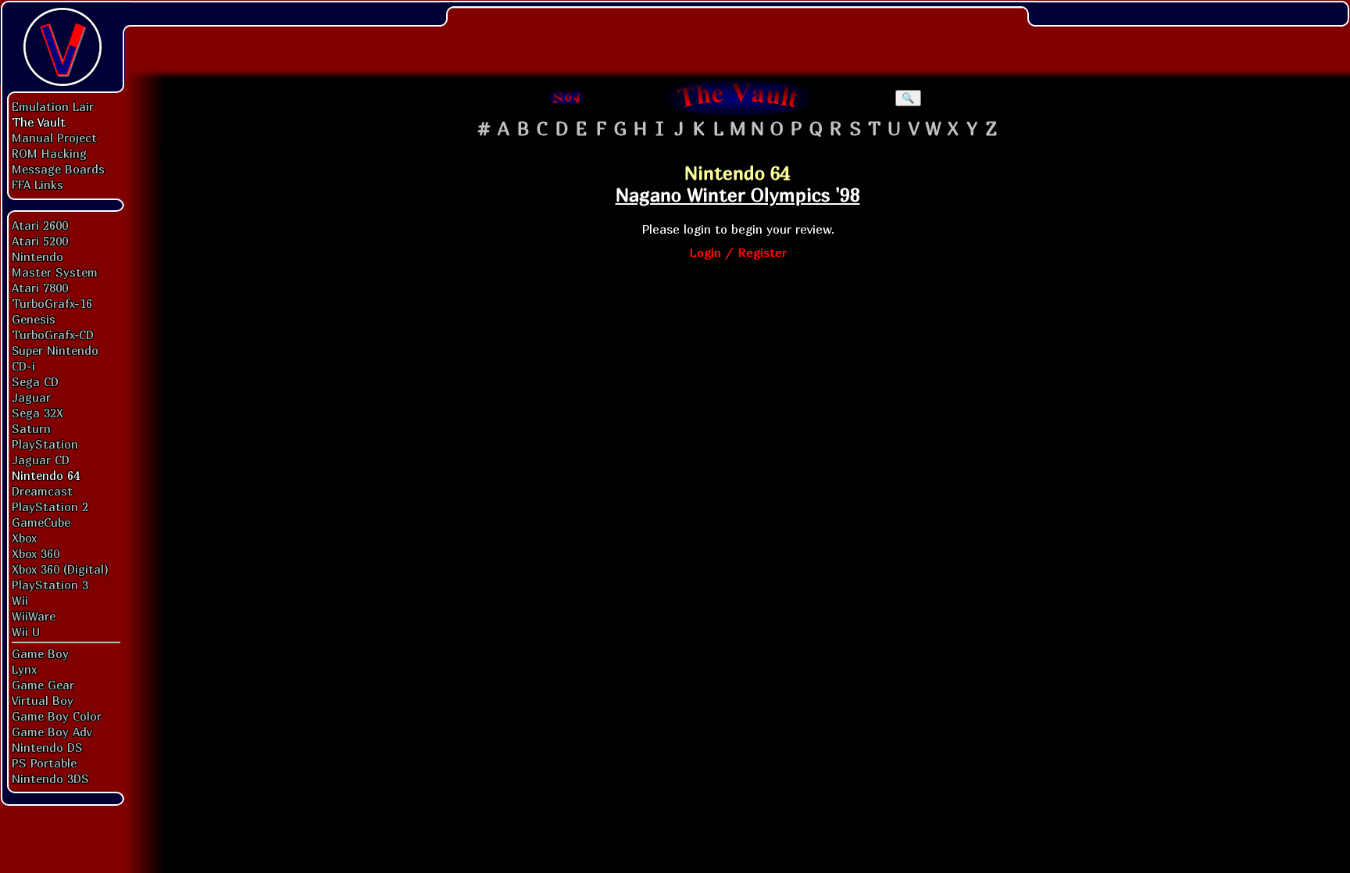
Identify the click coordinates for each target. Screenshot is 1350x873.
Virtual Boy (42, 700)
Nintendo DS (47, 747)
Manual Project (54, 138)
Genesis (33, 319)
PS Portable (44, 763)
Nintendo (37, 256)
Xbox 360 (35, 553)
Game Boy (40, 653)
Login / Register (738, 252)
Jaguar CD (41, 460)
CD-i (23, 366)
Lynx (24, 669)
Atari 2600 (40, 225)
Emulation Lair (53, 106)
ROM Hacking (49, 153)
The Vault (39, 122)
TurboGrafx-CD (53, 334)
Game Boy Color (57, 716)
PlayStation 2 (50, 506)
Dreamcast (42, 491)
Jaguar (31, 397)
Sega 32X (37, 413)
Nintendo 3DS (50, 778)
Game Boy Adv (51, 732)
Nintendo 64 (46, 475)
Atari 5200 (40, 241)
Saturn (31, 428)
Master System (55, 272)
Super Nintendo (55, 350)
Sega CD (35, 381)
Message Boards (58, 169)
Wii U (26, 631)
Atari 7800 (40, 288)
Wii (20, 600)
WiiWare (33, 616)
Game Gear (43, 685)
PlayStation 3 (50, 585)
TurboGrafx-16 (52, 303)
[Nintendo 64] (567, 98)
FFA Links (37, 184)
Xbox (24, 538)
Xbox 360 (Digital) (60, 569)
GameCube (41, 522)
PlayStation (45, 444)
